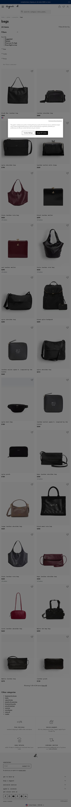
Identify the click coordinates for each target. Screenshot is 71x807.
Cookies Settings (28, 133)
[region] (35, 128)
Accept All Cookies (42, 133)
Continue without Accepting (55, 121)
